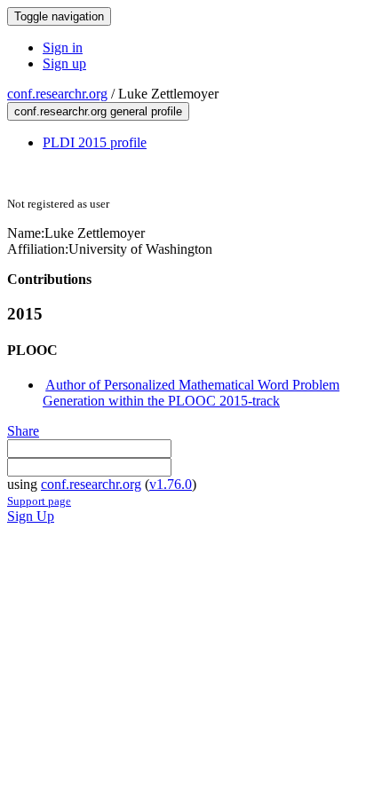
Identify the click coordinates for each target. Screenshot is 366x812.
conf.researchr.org (57, 93)
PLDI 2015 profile (95, 142)
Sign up (64, 63)
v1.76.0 (170, 484)
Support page (39, 501)
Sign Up (30, 516)
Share (23, 430)
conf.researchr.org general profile (98, 111)
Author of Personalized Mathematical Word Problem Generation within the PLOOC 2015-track (191, 392)
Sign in (63, 47)
